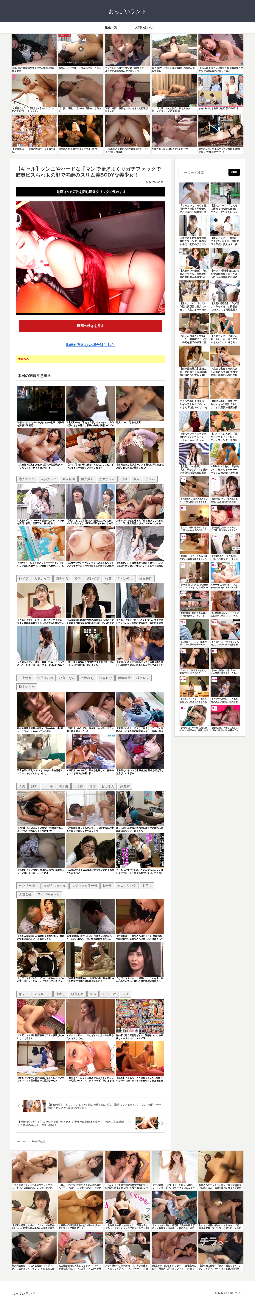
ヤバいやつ (125, 578)
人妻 (22, 786)
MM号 (107, 885)
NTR (93, 994)
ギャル (23, 994)
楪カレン (142, 678)
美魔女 (125, 786)
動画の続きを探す (90, 326)
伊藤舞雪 (124, 678)
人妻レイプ (42, 578)
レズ (125, 994)
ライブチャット (48, 894)
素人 (136, 479)
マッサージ (42, 994)
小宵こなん (67, 678)
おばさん (108, 786)
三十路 (48, 786)
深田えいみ (45, 678)
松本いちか (27, 687)
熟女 (34, 786)
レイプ (23, 578)
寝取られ (77, 994)
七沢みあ (87, 678)
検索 (234, 172)
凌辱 (77, 578)
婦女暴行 (145, 578)
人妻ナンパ (48, 479)
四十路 (63, 786)
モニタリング (126, 885)
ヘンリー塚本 (28, 885)
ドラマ (147, 885)
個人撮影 (87, 479)
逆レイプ (93, 578)
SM (114, 994)
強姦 (108, 578)
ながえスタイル (55, 885)
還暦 (92, 786)
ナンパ (150, 479)
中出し (61, 994)
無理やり (62, 578)
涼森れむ (105, 678)
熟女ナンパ (107, 479)
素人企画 (68, 479)
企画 (124, 479)
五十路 (78, 786)
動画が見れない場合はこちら (90, 345)
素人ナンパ (27, 479)
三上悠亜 (25, 678)
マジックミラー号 (84, 885)
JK (104, 994)
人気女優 (25, 894)
